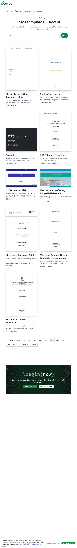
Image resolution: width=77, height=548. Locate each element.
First (10, 340)
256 (63, 340)
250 (29, 340)
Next (25, 345)
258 (14, 345)
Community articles (39, 11)
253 (46, 340)
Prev (18, 340)
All (12, 11)
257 (8, 345)
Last (33, 345)
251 (35, 340)
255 (57, 340)
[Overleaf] (7, 3)
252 (40, 340)
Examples (26, 11)
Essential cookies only (53, 543)
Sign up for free (30, 386)
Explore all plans (46, 386)
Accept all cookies (68, 543)
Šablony (18, 11)
